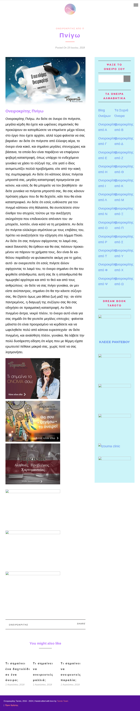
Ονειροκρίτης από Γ (107, 141)
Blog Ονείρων (104, 113)
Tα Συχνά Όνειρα (121, 113)
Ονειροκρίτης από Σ (123, 239)
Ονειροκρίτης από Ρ (107, 239)
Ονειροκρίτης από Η (107, 169)
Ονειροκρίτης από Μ (123, 197)
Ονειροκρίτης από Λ (107, 197)
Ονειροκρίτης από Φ (107, 267)
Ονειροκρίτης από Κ (123, 183)
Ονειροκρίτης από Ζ (123, 155)
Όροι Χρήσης (11, 705)
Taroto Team (62, 701)
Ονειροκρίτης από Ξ (123, 211)
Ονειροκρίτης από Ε (107, 155)
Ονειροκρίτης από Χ (123, 267)
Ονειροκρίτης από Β (123, 127)
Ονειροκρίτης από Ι (107, 183)
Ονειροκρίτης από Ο (107, 225)
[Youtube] (8, 5)
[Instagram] (17, 5)
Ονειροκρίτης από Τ (107, 253)
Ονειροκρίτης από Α (107, 127)
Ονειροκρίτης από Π (70, 28)
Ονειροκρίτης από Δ (123, 141)
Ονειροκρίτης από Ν (107, 211)
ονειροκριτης (18, 625)
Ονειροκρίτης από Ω (123, 281)
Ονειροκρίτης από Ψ (107, 281)
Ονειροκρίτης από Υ (123, 253)
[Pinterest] (12, 5)
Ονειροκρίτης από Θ (123, 169)
